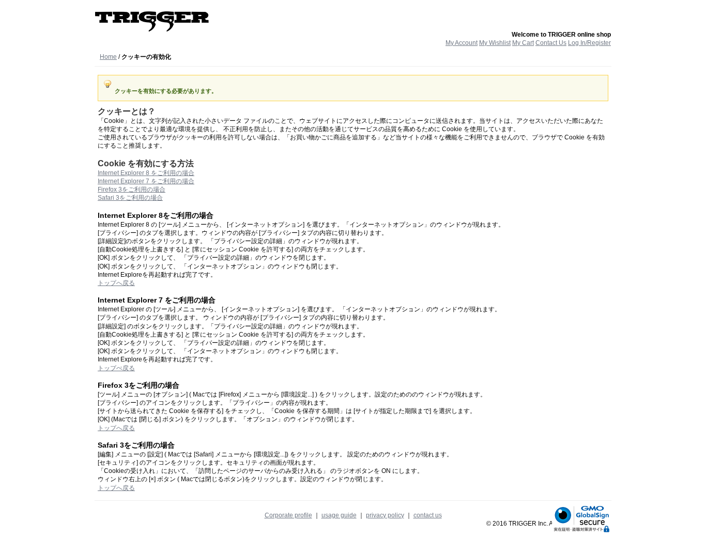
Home (108, 56)
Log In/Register (589, 42)
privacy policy (385, 515)
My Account (462, 42)
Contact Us (550, 42)
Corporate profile (288, 515)
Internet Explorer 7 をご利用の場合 (146, 181)
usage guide (339, 515)
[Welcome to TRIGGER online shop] (152, 21)
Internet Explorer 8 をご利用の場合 (146, 173)
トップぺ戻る (116, 368)
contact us (427, 515)
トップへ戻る (116, 283)
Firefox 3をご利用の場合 (131, 189)
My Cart (523, 42)
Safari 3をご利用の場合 (130, 197)
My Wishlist (495, 42)
